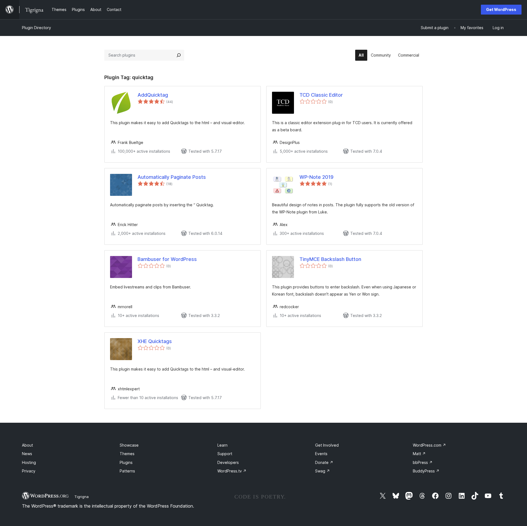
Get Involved (327, 445)
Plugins (126, 462)
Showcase (129, 445)
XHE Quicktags (155, 341)
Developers (228, 462)
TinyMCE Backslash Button (330, 259)
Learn (222, 445)
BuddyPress (426, 471)
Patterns (127, 471)
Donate (324, 462)
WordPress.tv (231, 471)
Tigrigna (81, 496)
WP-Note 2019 (316, 177)
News (27, 453)
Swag (322, 471)
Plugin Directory (36, 27)
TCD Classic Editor (321, 95)
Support (224, 453)
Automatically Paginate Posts (172, 177)
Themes (127, 453)
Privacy (28, 471)
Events (321, 453)
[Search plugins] (178, 55)
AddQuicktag (153, 95)
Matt (419, 453)
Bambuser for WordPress (167, 259)
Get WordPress (501, 9)
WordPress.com (429, 445)
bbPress (423, 462)
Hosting (29, 462)
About (27, 445)
